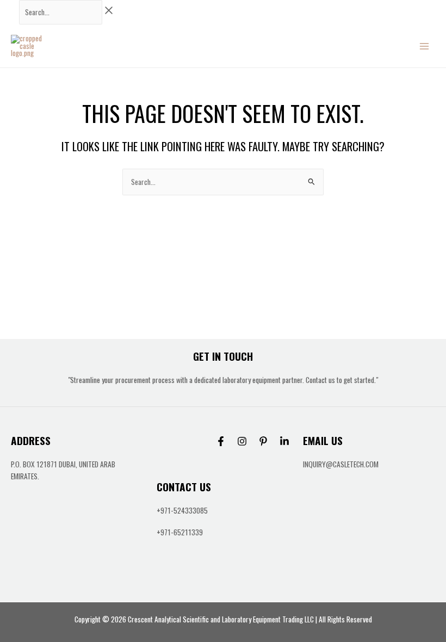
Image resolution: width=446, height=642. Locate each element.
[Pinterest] (263, 441)
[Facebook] (221, 441)
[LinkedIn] (284, 441)
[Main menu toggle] (424, 46)
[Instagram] (242, 441)
